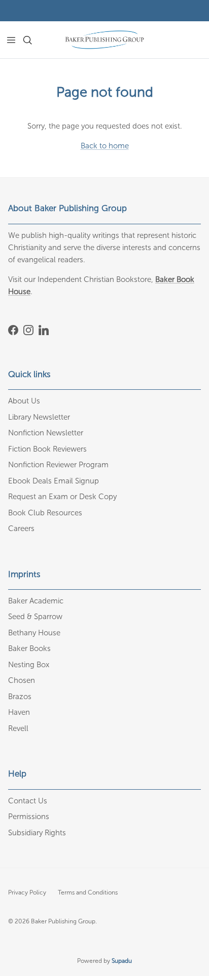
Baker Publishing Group (63, 921)
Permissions (28, 816)
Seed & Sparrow (35, 616)
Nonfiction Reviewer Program (58, 464)
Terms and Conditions (88, 892)
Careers (21, 528)
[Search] (33, 40)
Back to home (105, 145)
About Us (24, 400)
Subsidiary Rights (37, 832)
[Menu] (11, 40)
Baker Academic (35, 600)
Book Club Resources (45, 512)
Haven (19, 712)
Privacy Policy (27, 892)
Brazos (19, 696)
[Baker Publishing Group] (104, 39)
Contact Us (27, 800)
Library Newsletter (39, 417)
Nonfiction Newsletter (45, 432)
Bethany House (34, 632)
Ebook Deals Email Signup (53, 480)
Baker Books (29, 648)
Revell (18, 728)
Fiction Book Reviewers (47, 449)
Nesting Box (28, 664)
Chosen (21, 680)
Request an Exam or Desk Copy (62, 496)
